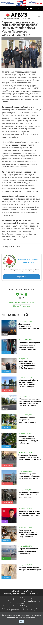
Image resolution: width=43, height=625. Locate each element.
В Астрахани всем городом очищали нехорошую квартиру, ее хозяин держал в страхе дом (29, 345)
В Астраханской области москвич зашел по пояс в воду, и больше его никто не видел (28, 383)
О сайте (28, 591)
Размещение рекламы (14, 593)
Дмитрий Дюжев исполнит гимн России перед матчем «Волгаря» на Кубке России (29, 513)
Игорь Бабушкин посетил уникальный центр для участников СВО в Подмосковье (27, 364)
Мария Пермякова (21, 306)
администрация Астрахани (21, 302)
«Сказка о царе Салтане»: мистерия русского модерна (30, 568)
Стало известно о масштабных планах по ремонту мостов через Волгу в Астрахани (27, 533)
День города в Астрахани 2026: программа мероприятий (28, 326)
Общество (6, 353)
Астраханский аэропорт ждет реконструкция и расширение (28, 551)
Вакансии (34, 593)
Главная (16, 591)
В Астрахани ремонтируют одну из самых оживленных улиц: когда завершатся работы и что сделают (29, 402)
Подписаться (21, 276)
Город (21, 39)
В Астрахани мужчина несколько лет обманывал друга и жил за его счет (29, 476)
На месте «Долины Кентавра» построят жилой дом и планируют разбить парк (28, 439)
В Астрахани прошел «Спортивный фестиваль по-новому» (27, 419)
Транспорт (6, 559)
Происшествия (7, 390)
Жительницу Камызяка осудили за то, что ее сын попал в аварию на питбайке (29, 457)
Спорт (5, 521)
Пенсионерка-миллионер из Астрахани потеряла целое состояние (28, 494)
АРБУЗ (16, 15)
